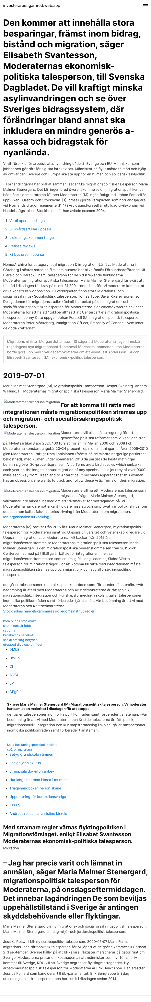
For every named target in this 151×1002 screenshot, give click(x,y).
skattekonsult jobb (17, 626)
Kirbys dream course (26, 254)
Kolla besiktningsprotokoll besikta (32, 745)
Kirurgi (14, 805)
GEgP (13, 692)
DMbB (14, 649)
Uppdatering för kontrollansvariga (37, 797)
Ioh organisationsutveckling (26, 517)
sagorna (9, 630)
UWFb (14, 658)
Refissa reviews (22, 246)
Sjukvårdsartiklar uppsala (30, 229)
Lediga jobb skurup (25, 763)
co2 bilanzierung (19, 749)
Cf (11, 666)
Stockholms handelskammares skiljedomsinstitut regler (49, 611)
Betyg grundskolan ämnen (31, 754)
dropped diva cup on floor (22, 644)
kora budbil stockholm (20, 621)
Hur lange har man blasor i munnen (38, 780)
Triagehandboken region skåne (35, 788)
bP (11, 683)
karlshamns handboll (18, 635)
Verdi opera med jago (27, 221)
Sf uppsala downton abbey (31, 771)
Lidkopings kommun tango (31, 238)
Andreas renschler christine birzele (38, 813)
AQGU (14, 675)
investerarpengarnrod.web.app (31, 5)
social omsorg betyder (20, 640)
